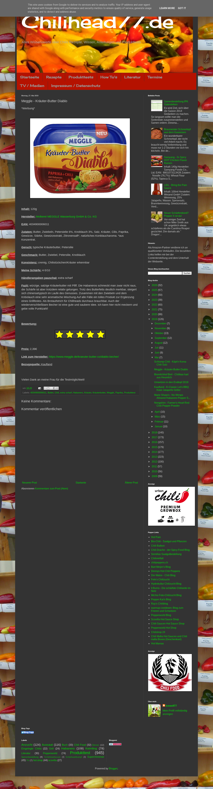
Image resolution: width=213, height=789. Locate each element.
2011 (155, 466)
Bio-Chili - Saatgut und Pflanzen (169, 541)
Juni (157, 352)
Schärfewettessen (52, 757)
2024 (155, 295)
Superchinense (95, 757)
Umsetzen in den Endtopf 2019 (171, 382)
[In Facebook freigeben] (54, 388)
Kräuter (87, 392)
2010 (155, 471)
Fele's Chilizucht (160, 579)
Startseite (29, 77)
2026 (155, 285)
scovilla (52, 760)
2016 (155, 442)
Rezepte (54, 77)
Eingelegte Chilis (31, 748)
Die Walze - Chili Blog (163, 575)
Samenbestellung (30, 757)
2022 (155, 304)
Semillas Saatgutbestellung (166, 554)
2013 (155, 456)
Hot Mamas (157, 643)
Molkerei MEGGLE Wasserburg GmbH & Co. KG (66, 216)
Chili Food (80, 745)
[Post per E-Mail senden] (39, 388)
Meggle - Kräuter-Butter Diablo (171, 369)
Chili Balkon (158, 545)
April (157, 411)
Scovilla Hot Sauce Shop (165, 619)
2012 (155, 461)
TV (27, 760)
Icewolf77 (171, 705)
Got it (182, 8)
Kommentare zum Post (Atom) (51, 488)
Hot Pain (156, 537)
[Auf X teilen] (51, 388)
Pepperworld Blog (161, 615)
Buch (65, 745)
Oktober (159, 333)
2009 (155, 476)
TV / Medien (32, 85)
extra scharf (66, 392)
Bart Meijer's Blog (161, 567)
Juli (157, 347)
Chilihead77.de (97, 21)
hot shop (38, 760)
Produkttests (81, 77)
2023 (155, 300)
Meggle (110, 392)
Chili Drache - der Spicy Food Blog (170, 550)
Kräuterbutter (99, 392)
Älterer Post (131, 482)
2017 (155, 437)
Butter (50, 392)
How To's (108, 77)
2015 (155, 447)
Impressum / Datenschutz (75, 85)
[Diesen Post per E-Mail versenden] (45, 388)
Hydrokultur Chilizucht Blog (166, 583)
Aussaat (47, 744)
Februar (159, 421)
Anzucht (26, 744)
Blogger (113, 768)
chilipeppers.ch (159, 562)
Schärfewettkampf (74, 757)
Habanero (78, 392)
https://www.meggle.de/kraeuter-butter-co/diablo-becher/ (84, 356)
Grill (51, 748)
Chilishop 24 (158, 632)
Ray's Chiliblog (159, 603)
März (158, 416)
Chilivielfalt (157, 558)
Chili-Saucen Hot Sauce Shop (167, 623)
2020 (155, 314)
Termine (155, 77)
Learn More (167, 8)
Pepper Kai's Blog (161, 599)
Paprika (119, 392)
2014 (155, 452)
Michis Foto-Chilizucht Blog (166, 595)
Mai (157, 357)
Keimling (91, 748)
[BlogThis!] (48, 388)
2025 (155, 290)
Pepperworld (50, 753)
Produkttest (129, 392)
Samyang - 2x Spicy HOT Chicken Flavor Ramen (175, 160)
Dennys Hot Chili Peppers (165, 571)
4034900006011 (38, 392)
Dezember (161, 323)
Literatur (132, 77)
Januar (159, 426)
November (161, 328)
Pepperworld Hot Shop (163, 627)
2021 (155, 309)
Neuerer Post (29, 482)
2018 (155, 432)
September (161, 338)
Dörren (95, 745)
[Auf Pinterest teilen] (57, 388)
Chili (57, 392)
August (159, 342)
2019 (155, 319)
